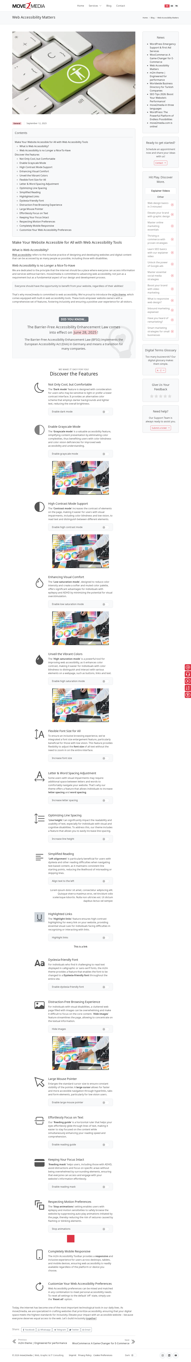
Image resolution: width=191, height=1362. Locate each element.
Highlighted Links (29, 196)
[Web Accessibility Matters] (73, 72)
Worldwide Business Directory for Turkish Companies (161, 87)
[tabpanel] (160, 269)
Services (93, 5)
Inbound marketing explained (159, 310)
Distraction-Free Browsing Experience (41, 204)
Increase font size (62, 758)
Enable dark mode (62, 411)
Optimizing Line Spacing (33, 188)
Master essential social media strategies (157, 275)
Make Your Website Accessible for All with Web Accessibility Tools (51, 142)
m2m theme (119, 294)
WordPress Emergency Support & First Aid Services (163, 47)
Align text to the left (63, 881)
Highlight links (60, 937)
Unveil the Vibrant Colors (34, 175)
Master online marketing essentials (155, 226)
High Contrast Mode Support (36, 167)
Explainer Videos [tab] (160, 190)
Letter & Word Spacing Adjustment (39, 184)
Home (80, 5)
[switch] (105, 412)
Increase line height (63, 838)
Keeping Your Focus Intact (34, 217)
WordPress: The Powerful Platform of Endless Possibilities (162, 115)
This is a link (80, 946)
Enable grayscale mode (65, 453)
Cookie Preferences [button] (102, 1355)
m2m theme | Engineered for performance (158, 76)
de (172, 6)
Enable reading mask (64, 1186)
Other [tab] (160, 197)
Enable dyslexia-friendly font (68, 986)
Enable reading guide (64, 1144)
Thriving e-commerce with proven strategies (158, 239)
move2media (26, 1355)
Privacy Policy (84, 1355)
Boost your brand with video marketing (157, 289)
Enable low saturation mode (68, 604)
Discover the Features (27, 154)
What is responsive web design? (158, 300)
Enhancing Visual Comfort (34, 171)
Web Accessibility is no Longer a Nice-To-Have (45, 150)
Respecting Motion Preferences (37, 221)
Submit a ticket (159, 427)
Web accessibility (21, 254)
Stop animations (61, 1228)
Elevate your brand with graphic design (159, 214)
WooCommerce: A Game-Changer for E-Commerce (162, 58)
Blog (108, 5)
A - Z (159, 370)
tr (176, 6)
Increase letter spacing (65, 800)
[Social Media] (163, 1355)
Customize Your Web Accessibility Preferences (45, 230)
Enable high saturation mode (68, 681)
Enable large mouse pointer (67, 1102)
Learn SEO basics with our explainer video (158, 252)
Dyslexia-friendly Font (32, 200)
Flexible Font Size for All (33, 179)
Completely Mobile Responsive (37, 225)
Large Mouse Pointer (31, 209)
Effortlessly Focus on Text (34, 213)
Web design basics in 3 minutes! (158, 204)
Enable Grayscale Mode (33, 163)
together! (91, 1318)
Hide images (59, 1029)
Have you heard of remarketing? (158, 319)
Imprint (72, 1355)
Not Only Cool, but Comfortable (37, 158)
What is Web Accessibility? (34, 146)
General (16, 123)
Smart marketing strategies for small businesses (159, 331)
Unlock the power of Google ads (158, 264)
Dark (127, 1355)
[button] (188, 667)
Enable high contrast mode (67, 527)
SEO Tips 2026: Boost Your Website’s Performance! (161, 98)
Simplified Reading (30, 192)
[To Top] (186, 1355)
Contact (120, 5)
